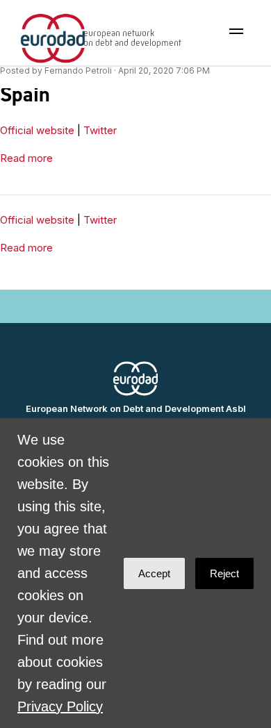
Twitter (100, 130)
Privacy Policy (60, 706)
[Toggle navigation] (236, 31)
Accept (154, 573)
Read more (26, 158)
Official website (37, 130)
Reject (224, 573)
